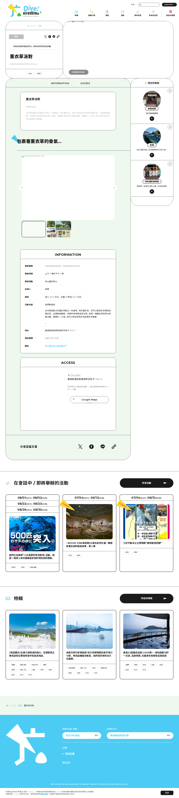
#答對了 (39, 73)
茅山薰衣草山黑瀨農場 (55, 346)
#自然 (30, 73)
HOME (33, 26)
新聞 (133, 4)
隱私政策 (44, 794)
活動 (39, 26)
